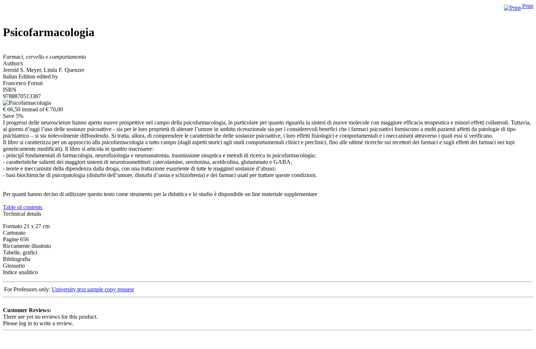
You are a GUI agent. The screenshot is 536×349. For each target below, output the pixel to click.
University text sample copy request (93, 289)
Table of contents (22, 207)
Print (527, 6)
